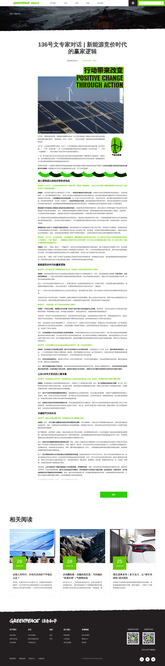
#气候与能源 (86, 61)
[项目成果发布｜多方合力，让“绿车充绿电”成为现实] (132, 546)
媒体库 (84, 642)
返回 (113, 494)
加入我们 (100, 3)
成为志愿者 (67, 642)
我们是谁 (13, 635)
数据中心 (85, 639)
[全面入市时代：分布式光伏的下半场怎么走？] (32, 546)
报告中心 (32, 658)
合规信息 (41, 658)
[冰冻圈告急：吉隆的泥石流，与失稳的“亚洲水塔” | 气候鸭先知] (82, 546)
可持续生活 (32, 642)
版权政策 (13, 658)
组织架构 (66, 635)
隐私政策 (22, 658)
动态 (76, 3)
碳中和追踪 (85, 635)
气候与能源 (32, 635)
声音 (87, 3)
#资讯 (95, 61)
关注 (65, 3)
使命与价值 (13, 639)
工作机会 (66, 639)
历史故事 (13, 642)
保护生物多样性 (33, 639)
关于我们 (53, 3)
